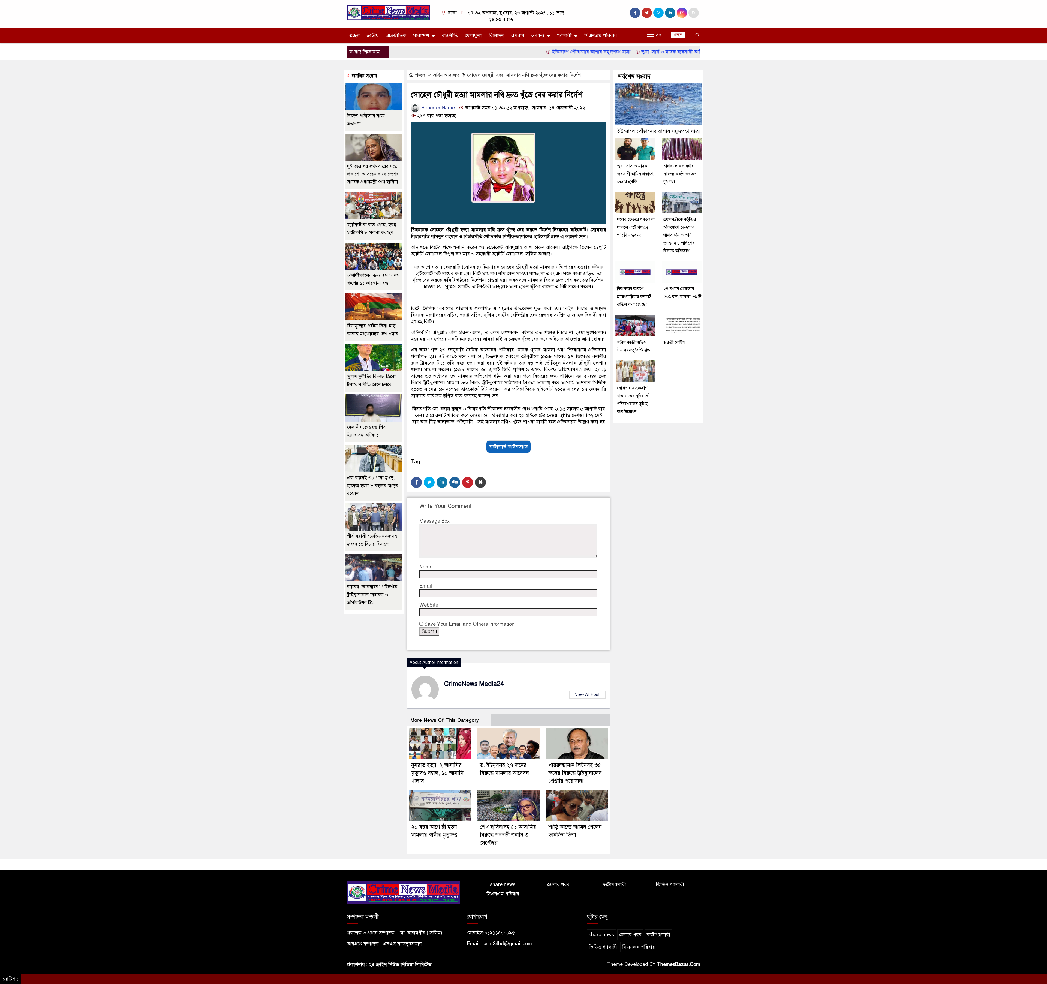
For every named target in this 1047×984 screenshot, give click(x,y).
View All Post (587, 694)
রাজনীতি (450, 35)
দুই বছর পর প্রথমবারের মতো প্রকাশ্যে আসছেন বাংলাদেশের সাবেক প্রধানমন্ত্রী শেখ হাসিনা (373, 174)
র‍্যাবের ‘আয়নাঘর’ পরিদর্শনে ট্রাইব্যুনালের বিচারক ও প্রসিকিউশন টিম (372, 595)
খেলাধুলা (473, 35)
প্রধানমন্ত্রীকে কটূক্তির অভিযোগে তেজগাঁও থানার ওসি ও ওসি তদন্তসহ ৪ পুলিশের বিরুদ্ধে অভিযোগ (679, 235)
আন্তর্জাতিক (396, 35)
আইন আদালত (446, 75)
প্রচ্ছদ (355, 35)
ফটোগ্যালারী (614, 884)
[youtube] (682, 13)
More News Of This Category (444, 720)
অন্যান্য (537, 35)
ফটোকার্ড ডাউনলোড (508, 447)
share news (502, 884)
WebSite (428, 605)
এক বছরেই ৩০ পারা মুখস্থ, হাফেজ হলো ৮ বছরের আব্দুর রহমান (372, 485)
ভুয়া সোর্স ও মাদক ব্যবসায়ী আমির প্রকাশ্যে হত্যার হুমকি (653, 52)
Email (425, 586)
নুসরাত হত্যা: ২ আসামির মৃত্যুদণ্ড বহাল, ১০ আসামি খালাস (437, 773)
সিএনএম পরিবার (600, 35)
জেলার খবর (558, 884)
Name (425, 567)
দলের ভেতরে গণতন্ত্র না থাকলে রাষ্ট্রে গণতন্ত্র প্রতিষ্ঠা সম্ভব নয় (636, 227)
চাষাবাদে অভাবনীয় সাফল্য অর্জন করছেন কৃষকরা (680, 174)
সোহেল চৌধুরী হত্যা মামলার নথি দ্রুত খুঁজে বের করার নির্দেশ (524, 75)
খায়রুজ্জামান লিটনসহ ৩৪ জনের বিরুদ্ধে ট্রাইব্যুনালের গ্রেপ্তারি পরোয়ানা (575, 773)
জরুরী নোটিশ (674, 342)
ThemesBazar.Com (678, 964)
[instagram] (658, 13)
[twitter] (647, 13)
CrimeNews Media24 (474, 684)
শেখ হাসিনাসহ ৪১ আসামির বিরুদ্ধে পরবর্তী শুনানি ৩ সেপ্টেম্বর (508, 835)
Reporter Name (437, 108)
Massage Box (434, 521)
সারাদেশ (421, 35)
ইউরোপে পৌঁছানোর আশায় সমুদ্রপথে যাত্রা (551, 52)
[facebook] (635, 13)
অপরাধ (517, 35)
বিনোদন (496, 35)
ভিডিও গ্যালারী (670, 884)
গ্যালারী (564, 35)
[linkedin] (670, 13)
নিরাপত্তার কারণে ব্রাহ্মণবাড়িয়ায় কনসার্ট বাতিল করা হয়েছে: (634, 296)
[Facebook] (416, 482)
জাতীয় (372, 35)
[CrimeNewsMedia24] (388, 13)
